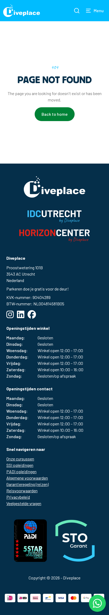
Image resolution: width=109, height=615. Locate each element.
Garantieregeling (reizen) (27, 484)
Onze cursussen (20, 458)
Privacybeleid (18, 496)
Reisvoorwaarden (22, 490)
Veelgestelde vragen (23, 503)
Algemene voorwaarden (27, 477)
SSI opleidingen (19, 465)
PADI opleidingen (21, 471)
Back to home (55, 114)
